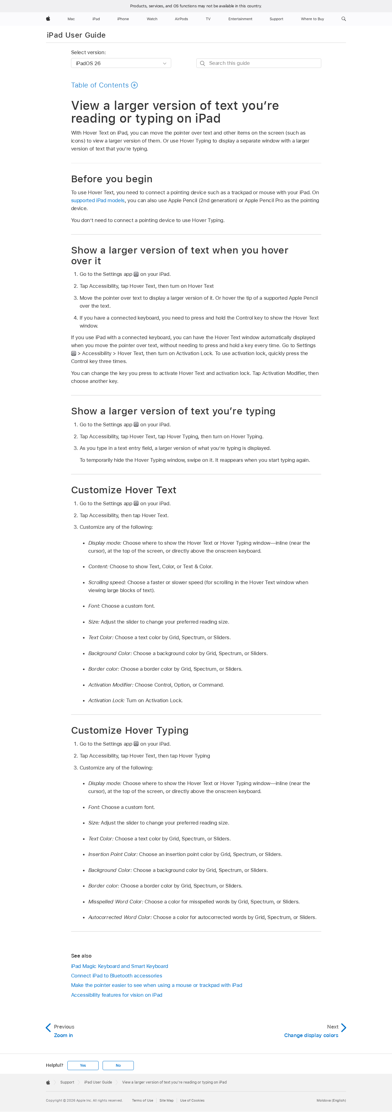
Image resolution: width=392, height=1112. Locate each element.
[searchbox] (258, 63)
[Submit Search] (203, 63)
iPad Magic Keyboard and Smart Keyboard (119, 966)
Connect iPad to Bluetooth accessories (116, 976)
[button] (344, 19)
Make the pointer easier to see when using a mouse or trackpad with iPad (156, 985)
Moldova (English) (331, 1100)
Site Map (167, 1100)
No (118, 1065)
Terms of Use (142, 1100)
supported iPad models (98, 200)
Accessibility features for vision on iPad (116, 995)
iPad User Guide (76, 35)
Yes (83, 1065)
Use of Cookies (192, 1100)
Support (67, 1082)
